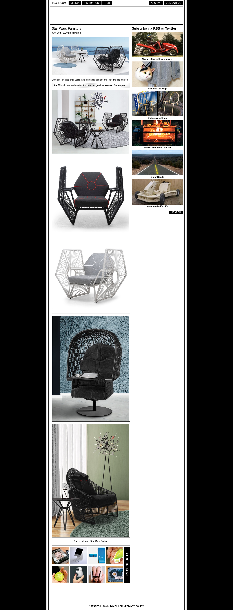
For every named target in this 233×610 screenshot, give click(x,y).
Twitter (170, 28)
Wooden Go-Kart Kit (157, 206)
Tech (106, 3)
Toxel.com (59, 3)
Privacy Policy (134, 606)
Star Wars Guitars (99, 541)
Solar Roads (157, 177)
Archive (156, 3)
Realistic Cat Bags (157, 88)
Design (74, 3)
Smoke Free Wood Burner (157, 147)
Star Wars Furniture (67, 28)
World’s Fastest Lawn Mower (157, 59)
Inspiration (91, 3)
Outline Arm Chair (157, 118)
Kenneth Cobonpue (115, 85)
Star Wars (75, 79)
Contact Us (173, 3)
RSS (156, 28)
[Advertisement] (116, 15)
